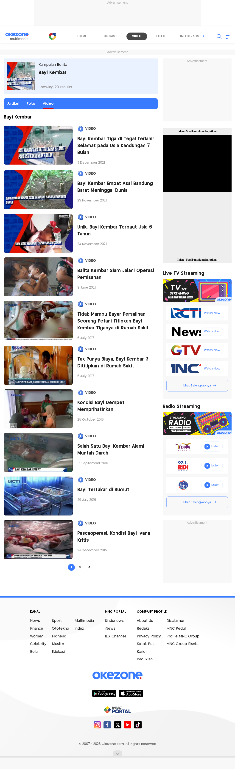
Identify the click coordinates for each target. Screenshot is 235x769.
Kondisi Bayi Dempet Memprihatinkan (100, 406)
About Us (145, 621)
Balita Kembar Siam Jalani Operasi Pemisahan (115, 274)
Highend (59, 636)
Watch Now (212, 313)
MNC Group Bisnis (182, 644)
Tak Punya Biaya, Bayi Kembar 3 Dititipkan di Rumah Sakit (112, 362)
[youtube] (127, 724)
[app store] (131, 693)
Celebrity (38, 644)
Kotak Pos (145, 644)
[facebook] (107, 724)
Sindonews (114, 621)
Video (48, 103)
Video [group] (137, 36)
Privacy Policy (149, 636)
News (35, 621)
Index (79, 628)
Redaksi (143, 628)
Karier (142, 651)
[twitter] (117, 724)
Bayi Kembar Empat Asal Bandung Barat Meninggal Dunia (115, 187)
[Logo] (52, 36)
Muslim (58, 644)
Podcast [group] (109, 36)
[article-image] (38, 145)
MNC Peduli (176, 628)
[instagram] (97, 724)
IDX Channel (115, 636)
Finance (36, 628)
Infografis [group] (189, 36)
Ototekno (60, 628)
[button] (203, 36)
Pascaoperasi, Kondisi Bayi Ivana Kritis (113, 537)
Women (36, 636)
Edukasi (58, 651)
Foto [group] (160, 36)
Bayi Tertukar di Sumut (103, 490)
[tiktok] (138, 724)
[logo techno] (20, 36)
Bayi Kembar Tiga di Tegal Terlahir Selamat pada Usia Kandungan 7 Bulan (115, 146)
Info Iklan (145, 659)
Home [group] (82, 36)
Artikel (13, 103)
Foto (31, 103)
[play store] (104, 693)
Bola (34, 651)
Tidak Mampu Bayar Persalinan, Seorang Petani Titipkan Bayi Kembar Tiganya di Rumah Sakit (113, 321)
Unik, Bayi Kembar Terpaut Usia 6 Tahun (114, 230)
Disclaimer (175, 621)
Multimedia (84, 621)
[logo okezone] (117, 675)
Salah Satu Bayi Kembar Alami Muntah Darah (110, 449)
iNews (110, 628)
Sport (57, 621)
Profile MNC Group (182, 636)
